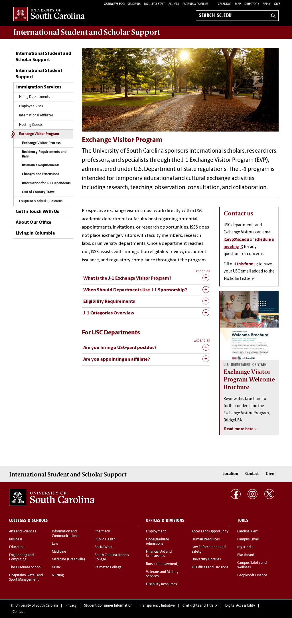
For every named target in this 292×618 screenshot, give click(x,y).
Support (86, 32)
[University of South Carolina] (52, 497)
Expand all (202, 271)
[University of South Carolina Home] (49, 14)
